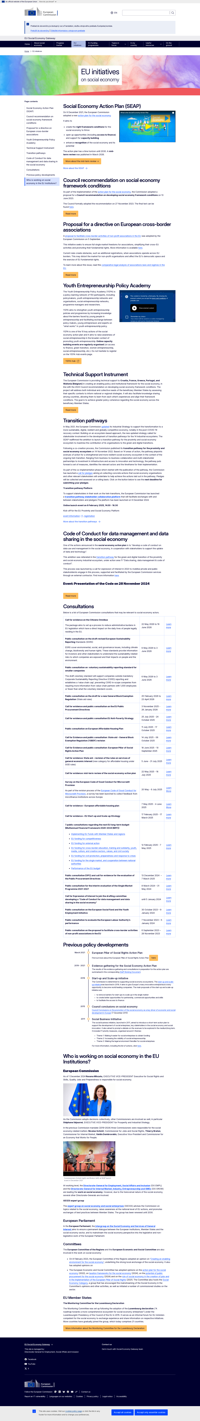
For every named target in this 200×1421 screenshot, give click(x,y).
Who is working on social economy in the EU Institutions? (41, 181)
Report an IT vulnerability (35, 1396)
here (71, 207)
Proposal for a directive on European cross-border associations (39, 131)
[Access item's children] (126, 44)
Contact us (85, 1392)
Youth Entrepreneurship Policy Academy (40, 141)
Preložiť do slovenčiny (40, 30)
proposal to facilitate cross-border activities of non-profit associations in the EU (103, 236)
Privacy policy (92, 1396)
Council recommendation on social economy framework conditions (39, 119)
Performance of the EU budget (85, 868)
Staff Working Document (130, 972)
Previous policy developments (40, 175)
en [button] (115, 12)
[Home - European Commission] (43, 11)
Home (27, 44)
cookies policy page (73, 1411)
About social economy (39, 44)
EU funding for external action (85, 843)
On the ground (169, 44)
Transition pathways (35, 153)
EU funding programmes (93, 44)
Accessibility (121, 1396)
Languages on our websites (60, 1396)
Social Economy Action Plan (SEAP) (39, 110)
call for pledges (85, 473)
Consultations (32, 170)
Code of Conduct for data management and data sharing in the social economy (42, 161)
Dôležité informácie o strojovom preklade (68, 30)
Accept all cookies (122, 1412)
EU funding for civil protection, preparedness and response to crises (103, 856)
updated (105, 426)
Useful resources (150, 44)
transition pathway (105, 557)
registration (89, 516)
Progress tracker (60, 44)
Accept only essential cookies (151, 1412)
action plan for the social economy (94, 115)
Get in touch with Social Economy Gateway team (122, 1349)
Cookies (79, 1396)
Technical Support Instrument (40, 148)
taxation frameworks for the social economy (110, 1273)
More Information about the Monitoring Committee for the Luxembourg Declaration (105, 1328)
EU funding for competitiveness (86, 838)
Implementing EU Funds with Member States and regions (98, 834)
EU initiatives (77, 44)
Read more (71, 213)
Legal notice (107, 1396)
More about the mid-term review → (82, 161)
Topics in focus (115, 44)
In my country (133, 44)
